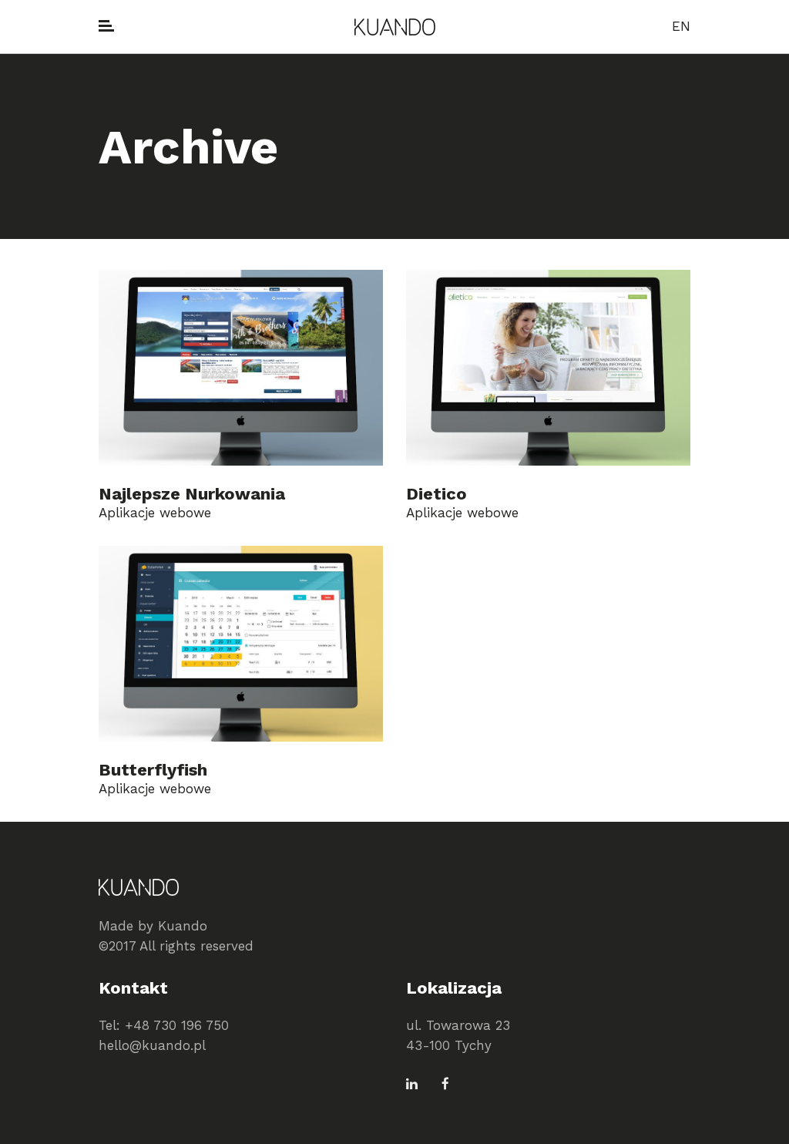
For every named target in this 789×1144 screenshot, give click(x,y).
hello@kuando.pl (152, 1045)
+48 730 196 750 (177, 1025)
